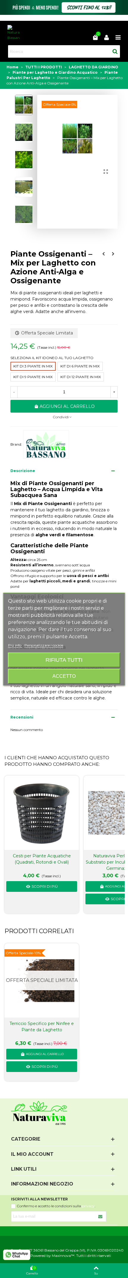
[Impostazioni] (106, 37)
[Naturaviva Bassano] (13, 32)
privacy (88, 1206)
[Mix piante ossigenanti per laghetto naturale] (105, 171)
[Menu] (118, 37)
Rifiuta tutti (64, 660)
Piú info (15, 645)
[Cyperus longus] (113, 253)
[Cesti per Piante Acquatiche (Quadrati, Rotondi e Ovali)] (41, 813)
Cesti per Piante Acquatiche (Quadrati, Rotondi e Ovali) (42, 859)
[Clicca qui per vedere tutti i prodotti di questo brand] (46, 444)
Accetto (64, 676)
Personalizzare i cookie (43, 645)
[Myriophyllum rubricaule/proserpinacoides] (103, 253)
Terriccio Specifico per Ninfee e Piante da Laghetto (42, 1026)
